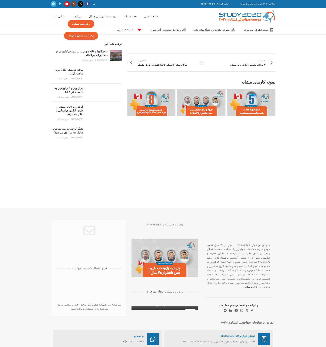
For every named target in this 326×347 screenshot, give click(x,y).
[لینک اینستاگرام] (74, 4)
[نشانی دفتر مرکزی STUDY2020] (264, 339)
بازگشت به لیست (201, 62)
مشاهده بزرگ (232, 93)
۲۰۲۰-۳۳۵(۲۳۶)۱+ (210, 4)
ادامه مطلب (250, 287)
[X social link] (80, 4)
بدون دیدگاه (87, 60)
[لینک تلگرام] (53, 4)
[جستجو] (94, 4)
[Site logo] (247, 17)
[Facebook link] (87, 4)
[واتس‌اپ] (153, 339)
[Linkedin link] (60, 4)
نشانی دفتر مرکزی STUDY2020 (238, 336)
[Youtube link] (67, 4)
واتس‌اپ (139, 336)
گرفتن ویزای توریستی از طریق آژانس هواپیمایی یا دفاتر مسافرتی (69, 110)
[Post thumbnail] (116, 56)
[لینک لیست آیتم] (138, 29)
